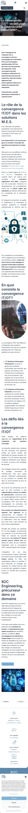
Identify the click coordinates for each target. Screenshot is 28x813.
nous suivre (14, 761)
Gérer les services (14, 793)
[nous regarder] (14, 730)
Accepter (14, 798)
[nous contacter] (14, 742)
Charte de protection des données (13, 810)
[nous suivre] (14, 757)
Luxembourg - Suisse (14, 723)
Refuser (14, 802)
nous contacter (14, 747)
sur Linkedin (14, 763)
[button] (25, 777)
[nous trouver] (14, 713)
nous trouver (14, 718)
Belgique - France (14, 720)
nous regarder (14, 735)
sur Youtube (14, 737)
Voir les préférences (14, 807)
